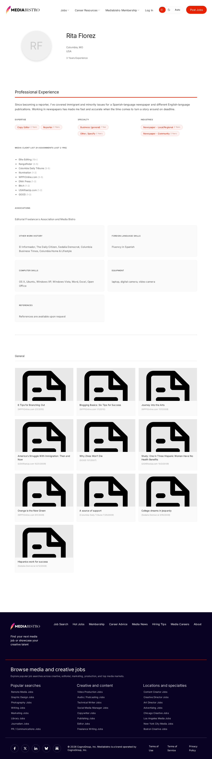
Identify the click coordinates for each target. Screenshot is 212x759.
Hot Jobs (78, 624)
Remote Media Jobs (22, 691)
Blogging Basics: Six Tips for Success (100, 405)
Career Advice (118, 624)
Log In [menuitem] (149, 10)
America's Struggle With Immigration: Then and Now (44, 458)
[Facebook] (15, 748)
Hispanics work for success (33, 561)
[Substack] (57, 748)
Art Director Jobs (153, 702)
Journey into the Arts (153, 405)
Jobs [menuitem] (64, 10)
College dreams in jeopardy (156, 510)
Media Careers (180, 624)
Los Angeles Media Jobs (157, 718)
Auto (177, 9)
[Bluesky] (46, 748)
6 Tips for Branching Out (31, 405)
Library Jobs (18, 718)
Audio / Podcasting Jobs (91, 697)
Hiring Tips (159, 624)
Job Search (61, 624)
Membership (97, 624)
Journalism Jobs (20, 723)
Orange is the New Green (32, 510)
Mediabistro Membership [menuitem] (121, 10)
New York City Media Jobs (158, 723)
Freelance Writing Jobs (90, 729)
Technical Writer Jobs (89, 702)
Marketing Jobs (19, 713)
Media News (140, 624)
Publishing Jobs (86, 718)
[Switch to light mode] (162, 10)
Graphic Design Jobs (22, 697)
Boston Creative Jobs (155, 729)
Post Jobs (196, 9)
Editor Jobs (83, 723)
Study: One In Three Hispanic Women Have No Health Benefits (167, 458)
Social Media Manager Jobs (92, 707)
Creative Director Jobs (156, 697)
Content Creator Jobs (155, 691)
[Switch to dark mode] (169, 10)
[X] (25, 748)
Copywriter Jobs (86, 713)
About (197, 624)
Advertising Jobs (153, 707)
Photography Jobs (21, 702)
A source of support (90, 510)
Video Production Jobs (90, 691)
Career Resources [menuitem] (86, 10)
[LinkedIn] (36, 748)
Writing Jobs (18, 707)
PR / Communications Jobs (26, 729)
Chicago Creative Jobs (156, 713)
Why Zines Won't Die (91, 456)
